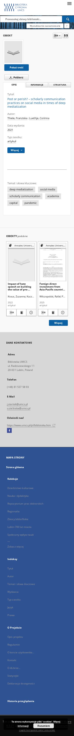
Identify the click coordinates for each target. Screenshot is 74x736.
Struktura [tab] (59, 85)
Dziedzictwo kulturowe (20, 488)
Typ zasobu (14, 599)
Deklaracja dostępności (21, 683)
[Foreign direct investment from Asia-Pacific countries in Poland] (53, 262)
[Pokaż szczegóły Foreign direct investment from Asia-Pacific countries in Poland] (62, 312)
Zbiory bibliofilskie (17, 519)
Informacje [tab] (37, 85)
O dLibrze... (13, 668)
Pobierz (18, 77)
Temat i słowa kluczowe (21, 584)
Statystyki (12, 675)
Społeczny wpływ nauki (20, 534)
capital (13, 203)
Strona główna (15, 467)
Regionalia (13, 511)
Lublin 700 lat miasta (19, 527)
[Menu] (69, 3)
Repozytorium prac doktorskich (25, 503)
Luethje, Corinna (39, 118)
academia (53, 196)
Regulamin (13, 644)
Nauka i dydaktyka (18, 496)
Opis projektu (15, 637)
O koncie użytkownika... (20, 652)
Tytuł (10, 568)
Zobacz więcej (15, 546)
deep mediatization (21, 189)
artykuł (11, 141)
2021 (10, 130)
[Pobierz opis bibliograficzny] (11, 312)
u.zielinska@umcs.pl (18, 408)
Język (10, 607)
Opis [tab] (14, 85)
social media (47, 189)
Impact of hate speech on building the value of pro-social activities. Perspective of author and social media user (21, 286)
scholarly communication (24, 196)
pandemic (30, 203)
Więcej (58, 323)
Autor (10, 576)
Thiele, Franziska (17, 118)
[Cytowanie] (65, 35)
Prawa (11, 615)
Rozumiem (43, 726)
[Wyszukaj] (68, 19)
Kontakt (11, 660)
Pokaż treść (16, 67)
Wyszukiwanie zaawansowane (45, 25)
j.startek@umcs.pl (17, 404)
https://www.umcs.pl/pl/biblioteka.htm (29, 425)
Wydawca (12, 592)
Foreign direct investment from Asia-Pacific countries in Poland (52, 286)
